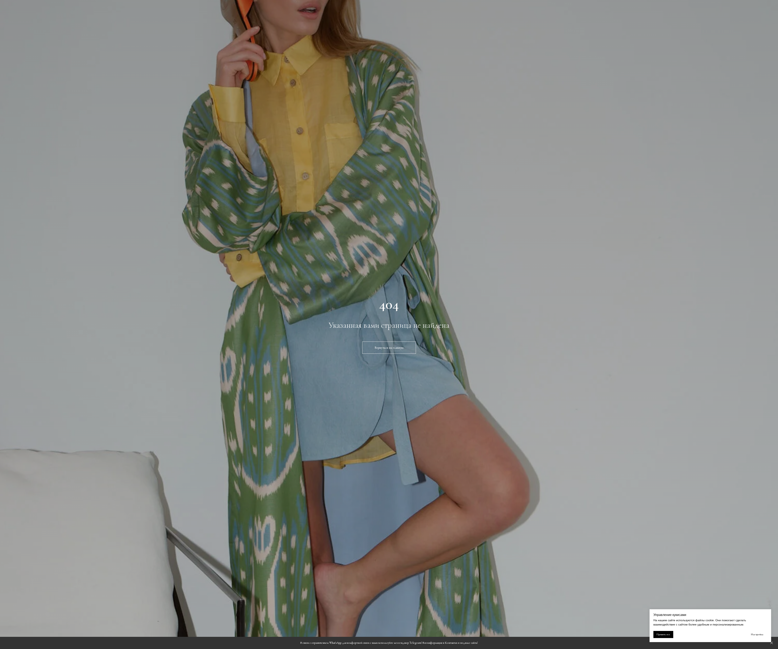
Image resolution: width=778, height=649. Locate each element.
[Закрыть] (771, 643)
